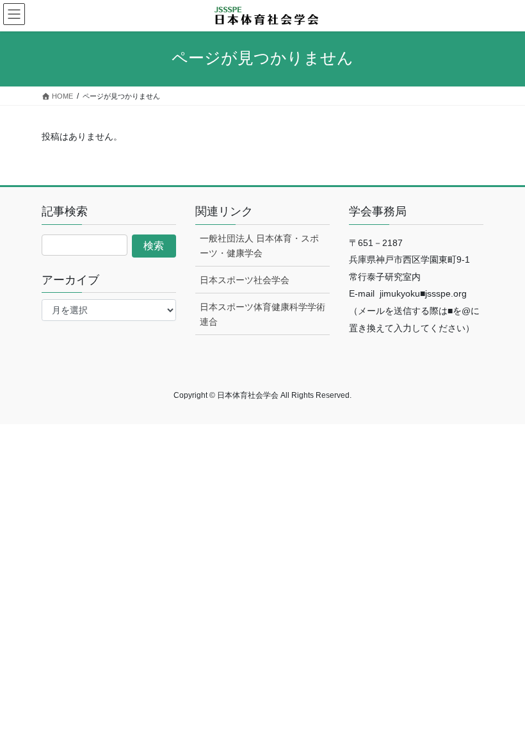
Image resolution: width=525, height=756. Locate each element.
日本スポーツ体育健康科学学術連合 (262, 314)
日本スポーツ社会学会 (244, 280)
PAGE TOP (501, 722)
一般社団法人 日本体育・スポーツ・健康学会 (259, 245)
